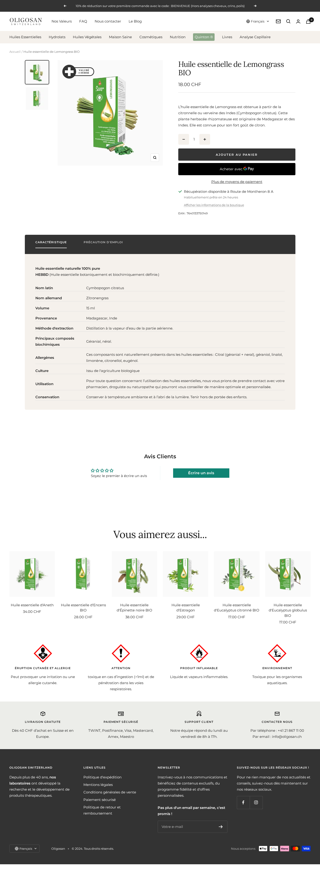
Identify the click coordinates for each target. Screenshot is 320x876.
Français (257, 21)
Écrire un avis (201, 473)
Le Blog (135, 21)
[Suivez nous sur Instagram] (256, 802)
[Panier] (308, 21)
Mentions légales (98, 784)
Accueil (15, 51)
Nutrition (178, 37)
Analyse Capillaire (255, 37)
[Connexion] (298, 21)
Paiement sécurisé (99, 799)
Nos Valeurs (62, 21)
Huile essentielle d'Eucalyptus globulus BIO (288, 610)
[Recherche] (288, 21)
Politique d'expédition (102, 777)
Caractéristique (51, 242)
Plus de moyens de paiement (236, 181)
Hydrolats (57, 37)
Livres (227, 37)
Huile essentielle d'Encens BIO (83, 608)
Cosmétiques (150, 37)
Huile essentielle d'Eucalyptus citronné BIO (236, 608)
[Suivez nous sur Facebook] (243, 802)
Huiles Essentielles (25, 37)
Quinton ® (204, 37)
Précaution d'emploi (103, 242)
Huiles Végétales (87, 37)
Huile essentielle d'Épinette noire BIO (134, 608)
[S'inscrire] (221, 826)
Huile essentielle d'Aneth (32, 605)
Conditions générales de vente (109, 792)
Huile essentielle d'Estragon (185, 608)
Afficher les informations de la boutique (214, 205)
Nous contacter (108, 21)
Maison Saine (120, 37)
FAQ (83, 21)
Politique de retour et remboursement (102, 810)
